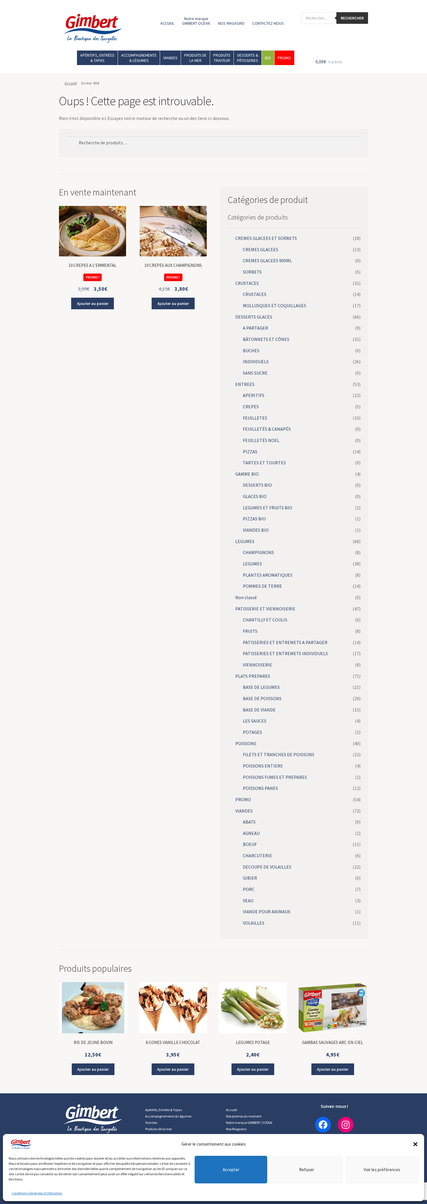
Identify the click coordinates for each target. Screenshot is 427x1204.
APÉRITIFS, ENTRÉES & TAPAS (97, 58)
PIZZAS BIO (254, 519)
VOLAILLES (253, 923)
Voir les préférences (382, 1169)
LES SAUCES (254, 721)
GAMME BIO (247, 474)
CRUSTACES (247, 283)
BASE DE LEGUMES (261, 687)
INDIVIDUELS (256, 361)
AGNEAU (251, 833)
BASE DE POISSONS (262, 698)
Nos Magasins (236, 1129)
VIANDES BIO (256, 530)
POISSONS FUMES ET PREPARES (275, 777)
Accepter (231, 1169)
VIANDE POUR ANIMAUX (266, 911)
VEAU (248, 900)
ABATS (249, 822)
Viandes (151, 1122)
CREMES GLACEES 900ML (267, 260)
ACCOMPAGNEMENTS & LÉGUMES (139, 58)
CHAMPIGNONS (258, 552)
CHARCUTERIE (257, 855)
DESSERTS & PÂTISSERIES (247, 58)
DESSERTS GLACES (253, 317)
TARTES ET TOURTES (264, 463)
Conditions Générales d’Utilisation (37, 1193)
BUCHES (251, 350)
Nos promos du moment (243, 1116)
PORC (248, 889)
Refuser (306, 1169)
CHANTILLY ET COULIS (265, 620)
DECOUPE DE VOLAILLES (267, 867)
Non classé (246, 597)
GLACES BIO (255, 496)
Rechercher (352, 18)
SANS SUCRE (255, 373)
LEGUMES (244, 541)
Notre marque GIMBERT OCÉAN (196, 21)
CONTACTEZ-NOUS (268, 23)
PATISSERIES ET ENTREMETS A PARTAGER (285, 642)
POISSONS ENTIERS (263, 766)
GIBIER (250, 878)
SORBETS (252, 272)
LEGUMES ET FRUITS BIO (267, 508)
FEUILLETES (255, 418)
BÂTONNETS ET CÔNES (266, 339)
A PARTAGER (255, 328)
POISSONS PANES (260, 788)
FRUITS (250, 631)
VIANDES (170, 57)
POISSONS (245, 743)
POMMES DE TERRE (262, 586)
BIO (268, 57)
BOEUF (250, 844)
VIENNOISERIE (257, 665)
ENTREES (244, 384)
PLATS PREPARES (252, 676)
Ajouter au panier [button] (92, 303)
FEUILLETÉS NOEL (261, 440)
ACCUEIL (167, 23)
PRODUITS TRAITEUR (221, 58)
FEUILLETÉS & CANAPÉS (267, 429)
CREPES (251, 406)
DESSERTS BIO (257, 485)
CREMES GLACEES (260, 249)
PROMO (284, 57)
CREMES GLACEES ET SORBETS (266, 238)
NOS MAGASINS (231, 23)
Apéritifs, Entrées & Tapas (163, 1110)
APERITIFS (253, 395)
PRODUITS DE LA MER (195, 58)
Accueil (70, 83)
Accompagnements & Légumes (168, 1116)
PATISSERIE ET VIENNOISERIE (265, 609)
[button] (415, 1144)
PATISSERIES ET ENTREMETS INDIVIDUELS (285, 653)
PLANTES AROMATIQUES (268, 575)
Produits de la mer (158, 1129)
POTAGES (252, 732)
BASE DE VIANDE (259, 710)
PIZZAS (250, 451)
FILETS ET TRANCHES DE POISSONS (278, 754)
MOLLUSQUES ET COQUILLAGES (274, 305)
